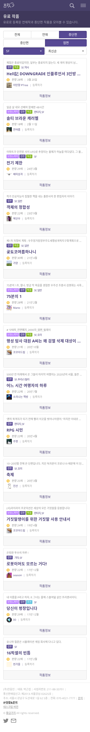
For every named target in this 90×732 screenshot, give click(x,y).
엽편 (66, 43)
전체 (17, 34)
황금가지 (11, 713)
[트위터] (6, 720)
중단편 (73, 34)
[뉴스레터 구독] (13, 720)
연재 (45, 34)
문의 (80, 698)
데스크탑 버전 (10, 707)
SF (7, 51)
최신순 (52, 51)
